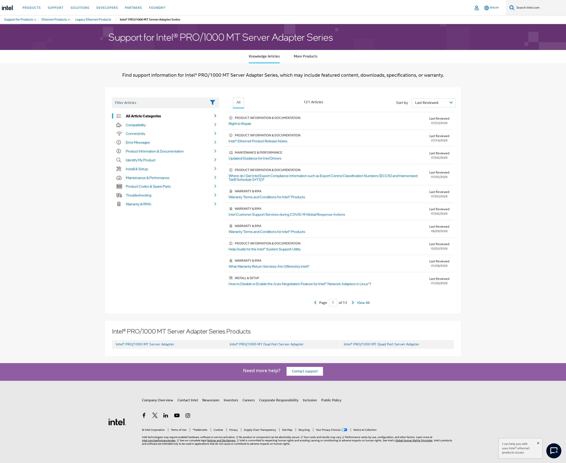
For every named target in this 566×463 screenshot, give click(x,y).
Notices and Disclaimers (221, 440)
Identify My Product (140, 160)
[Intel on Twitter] (155, 416)
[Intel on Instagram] (187, 416)
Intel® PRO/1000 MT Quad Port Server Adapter (381, 344)
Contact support (305, 371)
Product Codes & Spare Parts (148, 186)
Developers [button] (107, 8)
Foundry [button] (157, 8)
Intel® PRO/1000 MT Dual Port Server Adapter (267, 344)
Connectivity (135, 133)
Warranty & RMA (138, 204)
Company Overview (157, 400)
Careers (249, 400)
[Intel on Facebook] (144, 416)
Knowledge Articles (264, 56)
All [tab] (239, 102)
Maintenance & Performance (147, 177)
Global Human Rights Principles (413, 440)
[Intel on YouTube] (177, 416)
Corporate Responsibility (278, 400)
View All (363, 303)
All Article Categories (143, 116)
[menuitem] (54, 20)
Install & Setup (137, 169)
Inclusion (310, 400)
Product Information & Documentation (155, 151)
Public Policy (331, 400)
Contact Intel (188, 400)
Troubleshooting (138, 195)
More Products (305, 56)
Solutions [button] (80, 8)
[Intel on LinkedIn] (166, 416)
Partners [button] (133, 8)
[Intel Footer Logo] (117, 421)
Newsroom (210, 400)
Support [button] (55, 8)
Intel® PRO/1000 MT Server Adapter (145, 344)
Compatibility (136, 125)
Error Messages (138, 142)
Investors (231, 400)
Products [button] (32, 8)
